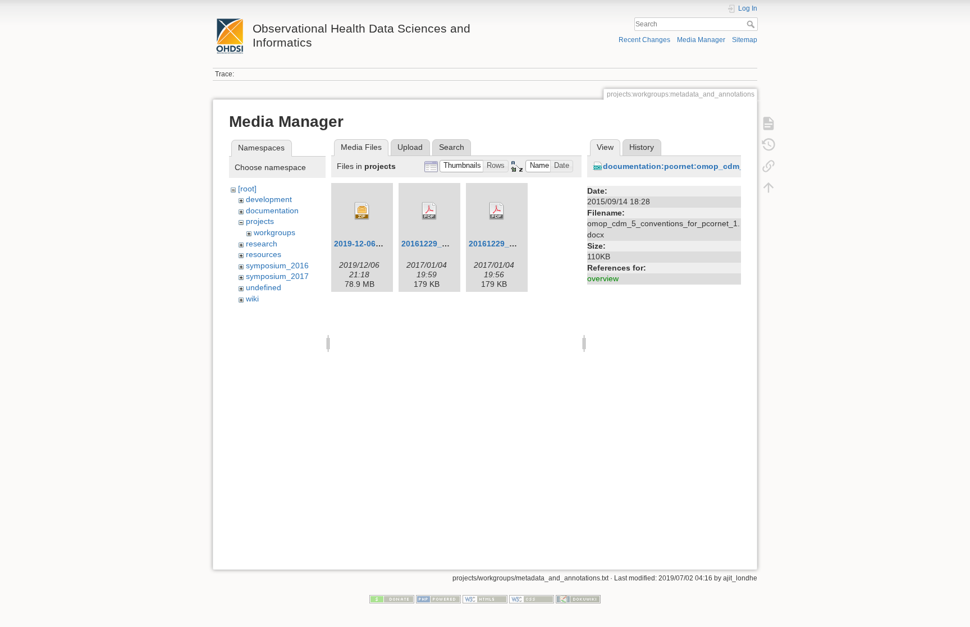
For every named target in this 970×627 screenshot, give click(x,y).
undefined (263, 287)
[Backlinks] (768, 166)
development (269, 199)
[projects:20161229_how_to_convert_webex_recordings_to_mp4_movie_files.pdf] (429, 211)
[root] (247, 188)
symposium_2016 (277, 265)
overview (603, 278)
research (261, 243)
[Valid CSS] (531, 599)
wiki (252, 298)
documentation (272, 210)
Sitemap (744, 40)
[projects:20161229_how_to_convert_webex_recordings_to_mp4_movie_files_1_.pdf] (497, 211)
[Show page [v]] (768, 123)
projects (260, 221)
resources (263, 254)
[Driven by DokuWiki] (578, 599)
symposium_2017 (277, 276)
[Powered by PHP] (438, 599)
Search (752, 24)
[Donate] (391, 599)
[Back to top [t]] (768, 187)
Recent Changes (644, 40)
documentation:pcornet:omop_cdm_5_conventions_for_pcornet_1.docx (742, 166)
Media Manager (701, 40)
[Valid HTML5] (485, 599)
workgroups (274, 232)
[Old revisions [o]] (768, 144)
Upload (410, 147)
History (641, 147)
